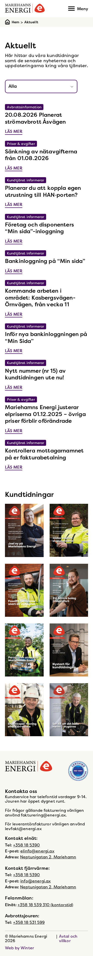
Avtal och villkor (68, 938)
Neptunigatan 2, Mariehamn (48, 857)
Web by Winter (19, 948)
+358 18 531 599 (29, 922)
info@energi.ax (35, 881)
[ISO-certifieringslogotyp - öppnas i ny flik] (78, 771)
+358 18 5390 (26, 845)
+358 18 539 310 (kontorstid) (45, 904)
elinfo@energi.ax (37, 851)
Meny (82, 8)
